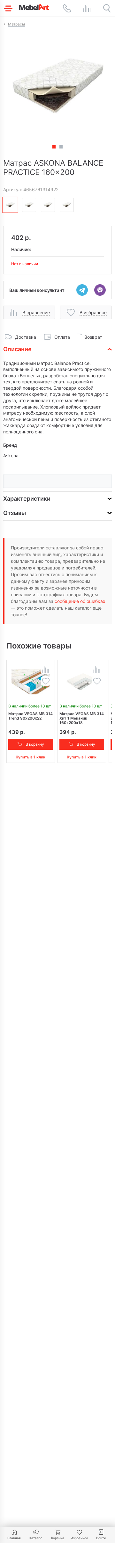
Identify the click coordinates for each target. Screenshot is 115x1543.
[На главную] (34, 7)
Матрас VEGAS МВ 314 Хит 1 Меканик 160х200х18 (81, 718)
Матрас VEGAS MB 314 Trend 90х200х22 (30, 716)
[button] (61, 147)
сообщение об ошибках (80, 601)
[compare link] (87, 8)
